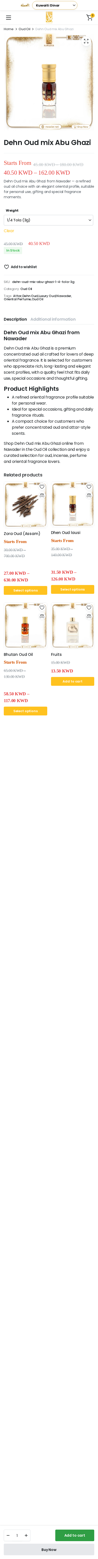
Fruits (56, 654)
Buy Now (49, 1549)
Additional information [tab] (52, 319)
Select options (25, 590)
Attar (17, 296)
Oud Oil (24, 29)
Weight (12, 210)
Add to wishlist (24, 266)
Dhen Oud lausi (65, 532)
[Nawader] (49, 17)
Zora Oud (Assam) (22, 533)
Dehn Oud (30, 296)
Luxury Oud (47, 296)
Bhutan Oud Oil (18, 654)
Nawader (63, 296)
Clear (9, 231)
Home (9, 29)
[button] (89, 17)
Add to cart (74, 1535)
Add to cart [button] (72, 681)
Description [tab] (15, 319)
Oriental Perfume (17, 299)
